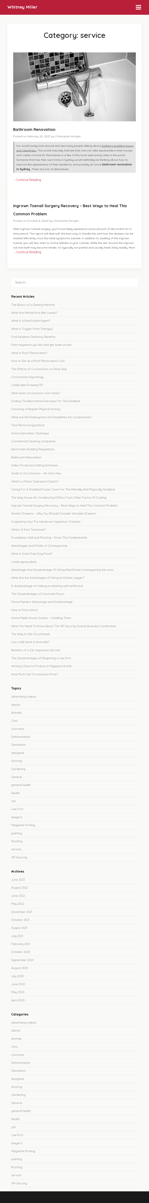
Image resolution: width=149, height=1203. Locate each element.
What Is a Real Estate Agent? (30, 320)
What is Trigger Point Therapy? (32, 329)
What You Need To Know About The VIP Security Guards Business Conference (63, 626)
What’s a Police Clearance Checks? (34, 481)
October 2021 (20, 920)
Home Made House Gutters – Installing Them (41, 618)
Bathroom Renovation (34, 129)
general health (21, 785)
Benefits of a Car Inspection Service (35, 650)
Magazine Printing (23, 825)
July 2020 (17, 976)
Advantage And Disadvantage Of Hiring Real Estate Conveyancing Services (62, 570)
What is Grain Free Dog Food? (31, 553)
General (16, 777)
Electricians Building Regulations (33, 449)
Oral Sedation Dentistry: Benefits (33, 337)
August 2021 (19, 928)
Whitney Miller (22, 7)
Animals (16, 712)
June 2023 (18, 879)
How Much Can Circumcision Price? (34, 674)
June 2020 (18, 984)
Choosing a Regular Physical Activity (35, 409)
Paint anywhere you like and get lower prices (41, 345)
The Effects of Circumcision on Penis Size (39, 369)
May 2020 (17, 992)
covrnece (17, 729)
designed (17, 753)
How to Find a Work (24, 610)
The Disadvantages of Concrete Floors (37, 594)
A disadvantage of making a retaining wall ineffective (47, 586)
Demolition (18, 745)
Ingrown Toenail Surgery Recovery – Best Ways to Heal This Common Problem (64, 505)
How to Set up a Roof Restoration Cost (38, 361)
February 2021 (20, 944)
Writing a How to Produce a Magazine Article (41, 666)
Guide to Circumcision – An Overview (36, 473)
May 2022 (17, 904)
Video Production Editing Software (34, 465)
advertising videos (23, 696)
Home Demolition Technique (30, 433)
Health (15, 793)
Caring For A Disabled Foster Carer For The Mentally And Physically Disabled (63, 489)
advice (15, 705)
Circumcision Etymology (27, 377)
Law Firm (17, 809)
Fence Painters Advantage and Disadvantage (42, 602)
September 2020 (22, 960)
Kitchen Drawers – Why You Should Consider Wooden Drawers (53, 513)
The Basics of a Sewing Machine (33, 305)
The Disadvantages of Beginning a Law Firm (41, 658)
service (16, 849)
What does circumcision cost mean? (35, 393)
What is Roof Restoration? (29, 353)
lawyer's (16, 817)
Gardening (18, 769)
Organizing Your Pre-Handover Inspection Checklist (45, 521)
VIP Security (19, 857)
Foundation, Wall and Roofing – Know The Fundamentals (49, 537)
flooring (16, 761)
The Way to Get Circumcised (30, 634)
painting (16, 833)
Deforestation (20, 737)
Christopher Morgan (68, 136)
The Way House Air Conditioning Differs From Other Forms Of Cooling (58, 497)
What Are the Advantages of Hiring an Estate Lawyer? (47, 578)
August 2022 (19, 887)
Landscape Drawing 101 (27, 385)
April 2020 (18, 1000)
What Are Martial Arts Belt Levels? (34, 313)
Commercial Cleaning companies (33, 441)
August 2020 (19, 968)
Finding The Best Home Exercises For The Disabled (45, 401)
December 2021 (21, 912)
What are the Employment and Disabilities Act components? (51, 417)
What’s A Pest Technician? (28, 529)
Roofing (16, 841)
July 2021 (17, 936)
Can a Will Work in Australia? (30, 642)
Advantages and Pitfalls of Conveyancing (39, 546)
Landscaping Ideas (24, 562)
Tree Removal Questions (28, 425)
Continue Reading (28, 180)
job (13, 801)
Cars (14, 720)
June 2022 (18, 896)
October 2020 (20, 952)
